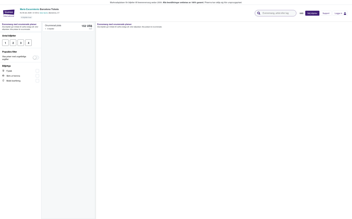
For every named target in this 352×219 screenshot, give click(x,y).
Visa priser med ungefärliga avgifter (14, 58)
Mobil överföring (13, 80)
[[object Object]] (36, 57)
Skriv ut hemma (13, 75)
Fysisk (9, 70)
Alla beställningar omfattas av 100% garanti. (183, 2)
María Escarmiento (29, 9)
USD (301, 13)
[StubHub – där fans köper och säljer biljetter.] (8, 13)
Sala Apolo (44, 13)
